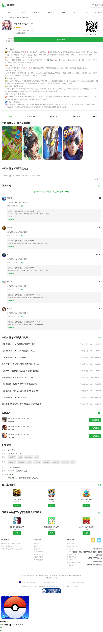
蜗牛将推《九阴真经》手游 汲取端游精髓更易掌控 (21, 404)
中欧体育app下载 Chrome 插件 (11, 549)
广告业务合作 (38, 554)
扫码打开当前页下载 (92, 34)
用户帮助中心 (71, 543)
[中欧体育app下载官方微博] (93, 540)
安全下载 (61, 39)
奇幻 (36, 457)
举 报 (1, 629)
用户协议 (70, 549)
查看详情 (95, 420)
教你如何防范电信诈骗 (94, 564)
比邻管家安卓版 (86, 499)
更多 (99, 186)
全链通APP (51, 499)
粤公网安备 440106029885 (29, 582)
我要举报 (70, 560)
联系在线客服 (97, 561)
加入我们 (37, 546)
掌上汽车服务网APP (51, 527)
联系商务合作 (38, 551)
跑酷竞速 (28, 457)
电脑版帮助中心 (72, 546)
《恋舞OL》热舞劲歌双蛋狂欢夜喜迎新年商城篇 (21, 370)
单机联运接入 (38, 560)
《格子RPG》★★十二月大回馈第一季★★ (19, 350)
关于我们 (37, 543)
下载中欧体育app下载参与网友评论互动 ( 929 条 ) (51, 191)
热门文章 (53, 116)
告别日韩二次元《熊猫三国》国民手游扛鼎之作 (20, 364)
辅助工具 (65, 462)
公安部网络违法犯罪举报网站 (76, 582)
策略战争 (21, 462)
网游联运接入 (38, 557)
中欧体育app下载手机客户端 (11, 543)
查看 (17, 505)
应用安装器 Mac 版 (7, 546)
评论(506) (31, 116)
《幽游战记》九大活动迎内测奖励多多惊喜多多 (20, 390)
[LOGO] (8, 5)
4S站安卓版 (17, 499)
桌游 (20, 457)
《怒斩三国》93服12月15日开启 (14, 357)
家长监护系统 (71, 557)
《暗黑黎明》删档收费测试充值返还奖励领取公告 (21, 384)
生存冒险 (56, 462)
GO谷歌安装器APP (17, 527)
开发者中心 (38, 549)
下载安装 (30, 30)
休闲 (29, 462)
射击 (73, 462)
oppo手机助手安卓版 (86, 527)
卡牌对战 (12, 462)
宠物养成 (12, 457)
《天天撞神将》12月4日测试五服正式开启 (18, 344)
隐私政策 (10, 474)
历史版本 (76, 116)
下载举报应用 (71, 565)
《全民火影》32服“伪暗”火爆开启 (15, 397)
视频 (95, 116)
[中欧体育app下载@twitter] (99, 540)
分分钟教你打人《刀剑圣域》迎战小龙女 (18, 377)
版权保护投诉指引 (73, 554)
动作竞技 (37, 462)
